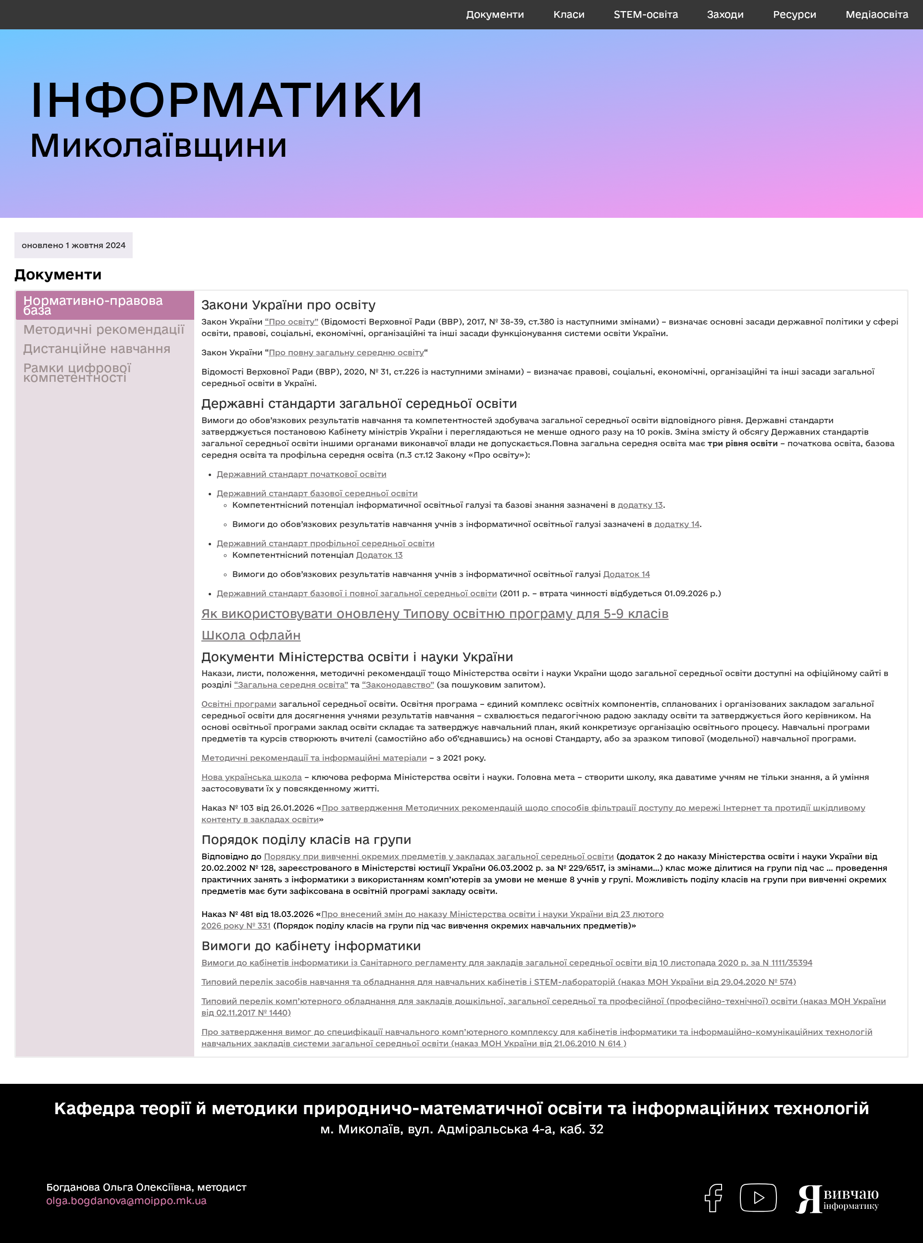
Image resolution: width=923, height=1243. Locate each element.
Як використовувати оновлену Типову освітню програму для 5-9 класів (435, 613)
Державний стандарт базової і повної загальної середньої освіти (357, 593)
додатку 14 (676, 523)
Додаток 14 (626, 573)
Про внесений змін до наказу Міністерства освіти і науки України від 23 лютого (492, 913)
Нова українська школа (251, 776)
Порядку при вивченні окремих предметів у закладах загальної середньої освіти (439, 856)
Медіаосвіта (877, 14)
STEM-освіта (646, 14)
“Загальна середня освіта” (291, 684)
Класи (569, 14)
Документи (495, 14)
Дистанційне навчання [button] (97, 348)
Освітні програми (238, 703)
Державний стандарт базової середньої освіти (317, 493)
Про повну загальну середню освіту (346, 352)
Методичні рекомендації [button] (104, 329)
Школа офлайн (251, 635)
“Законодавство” (398, 684)
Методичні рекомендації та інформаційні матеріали (314, 757)
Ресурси (795, 14)
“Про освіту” (291, 321)
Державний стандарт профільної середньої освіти (326, 543)
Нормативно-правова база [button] (93, 305)
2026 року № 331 (236, 925)
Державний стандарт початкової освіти (302, 473)
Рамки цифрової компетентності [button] (77, 372)
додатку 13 (640, 504)
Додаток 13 (379, 554)
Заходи (725, 14)
